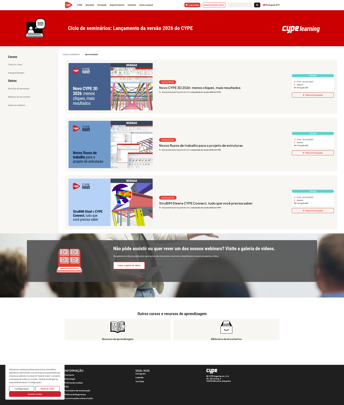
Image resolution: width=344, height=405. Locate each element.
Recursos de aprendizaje (18, 88)
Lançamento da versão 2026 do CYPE (206, 92)
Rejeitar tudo (47, 388)
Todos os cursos (15, 64)
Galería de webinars (16, 105)
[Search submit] (257, 5)
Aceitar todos (35, 394)
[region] (34, 382)
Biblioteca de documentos (19, 97)
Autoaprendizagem (16, 73)
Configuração (22, 388)
